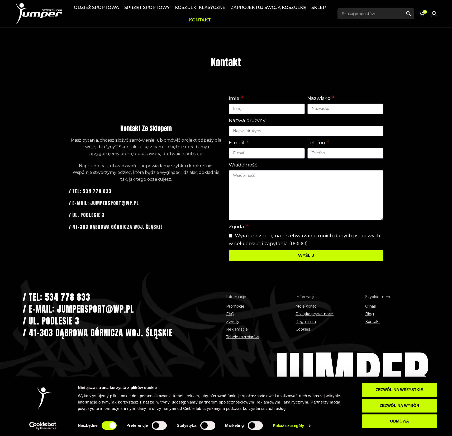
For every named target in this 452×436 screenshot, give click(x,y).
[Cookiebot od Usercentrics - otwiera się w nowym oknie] (43, 426)
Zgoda (237, 227)
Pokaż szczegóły (288, 425)
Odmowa (399, 421)
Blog (369, 314)
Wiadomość (243, 165)
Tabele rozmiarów (242, 337)
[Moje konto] (434, 13)
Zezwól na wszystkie (399, 389)
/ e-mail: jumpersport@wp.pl (104, 203)
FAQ (230, 314)
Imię (235, 98)
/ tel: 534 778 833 (90, 191)
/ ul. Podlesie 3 (87, 215)
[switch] (159, 425)
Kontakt (372, 321)
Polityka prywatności (315, 314)
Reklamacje (237, 329)
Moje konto (306, 306)
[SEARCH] (408, 13)
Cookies (303, 329)
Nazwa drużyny (247, 120)
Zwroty (232, 321)
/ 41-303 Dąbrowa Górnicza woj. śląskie (116, 226)
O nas (370, 306)
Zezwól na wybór (399, 405)
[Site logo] (38, 13)
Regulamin (306, 321)
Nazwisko (319, 98)
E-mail (237, 143)
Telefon (316, 143)
